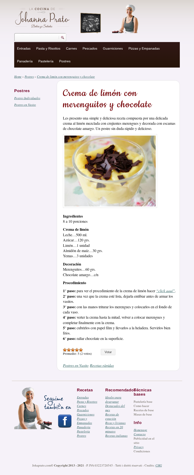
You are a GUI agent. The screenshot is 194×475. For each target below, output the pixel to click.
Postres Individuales (27, 98)
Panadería (25, 61)
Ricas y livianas (115, 423)
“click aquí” (165, 290)
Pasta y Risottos (48, 48)
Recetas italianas (116, 435)
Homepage (140, 430)
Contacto (140, 434)
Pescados (90, 48)
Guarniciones (113, 48)
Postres (65, 61)
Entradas (24, 48)
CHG (158, 465)
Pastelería (45, 61)
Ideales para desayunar (113, 399)
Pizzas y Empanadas (144, 48)
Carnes (71, 48)
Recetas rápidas (102, 365)
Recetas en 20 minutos (114, 429)
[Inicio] (42, 17)
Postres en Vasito (25, 105)
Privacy (139, 447)
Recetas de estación (112, 416)
